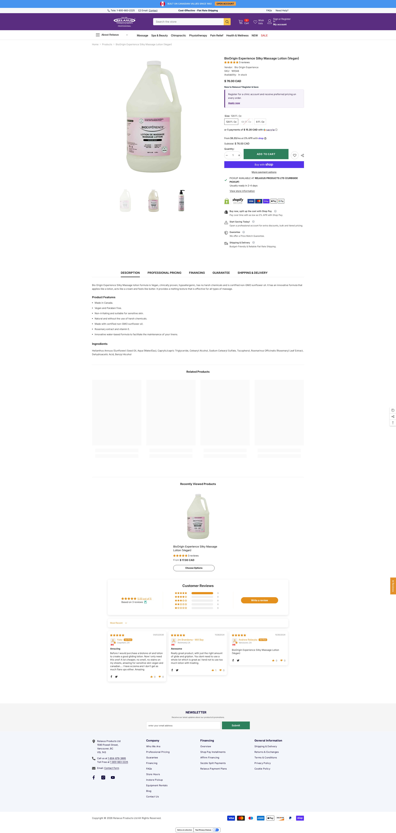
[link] (295, 155)
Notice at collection (184, 830)
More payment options (264, 172)
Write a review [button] (259, 600)
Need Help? (282, 10)
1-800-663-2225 (126, 10)
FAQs (269, 10)
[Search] (192, 21)
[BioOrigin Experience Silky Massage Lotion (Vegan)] (198, 517)
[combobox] (188, 21)
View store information (242, 191)
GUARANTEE (221, 272)
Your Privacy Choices (203, 830)
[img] (117, 635)
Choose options (193, 568)
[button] (231, 62)
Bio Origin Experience (246, 67)
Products (107, 44)
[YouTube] (112, 777)
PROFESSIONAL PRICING (164, 272)
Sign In (275, 20)
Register (286, 19)
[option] (153, 117)
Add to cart (266, 154)
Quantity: (229, 148)
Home (95, 44)
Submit (236, 725)
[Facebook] (93, 777)
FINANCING (197, 272)
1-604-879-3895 (117, 758)
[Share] (301, 155)
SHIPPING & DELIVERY (253, 272)
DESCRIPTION (130, 272)
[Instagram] (103, 777)
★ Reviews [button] (393, 586)
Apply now (234, 103)
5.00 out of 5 (144, 598)
